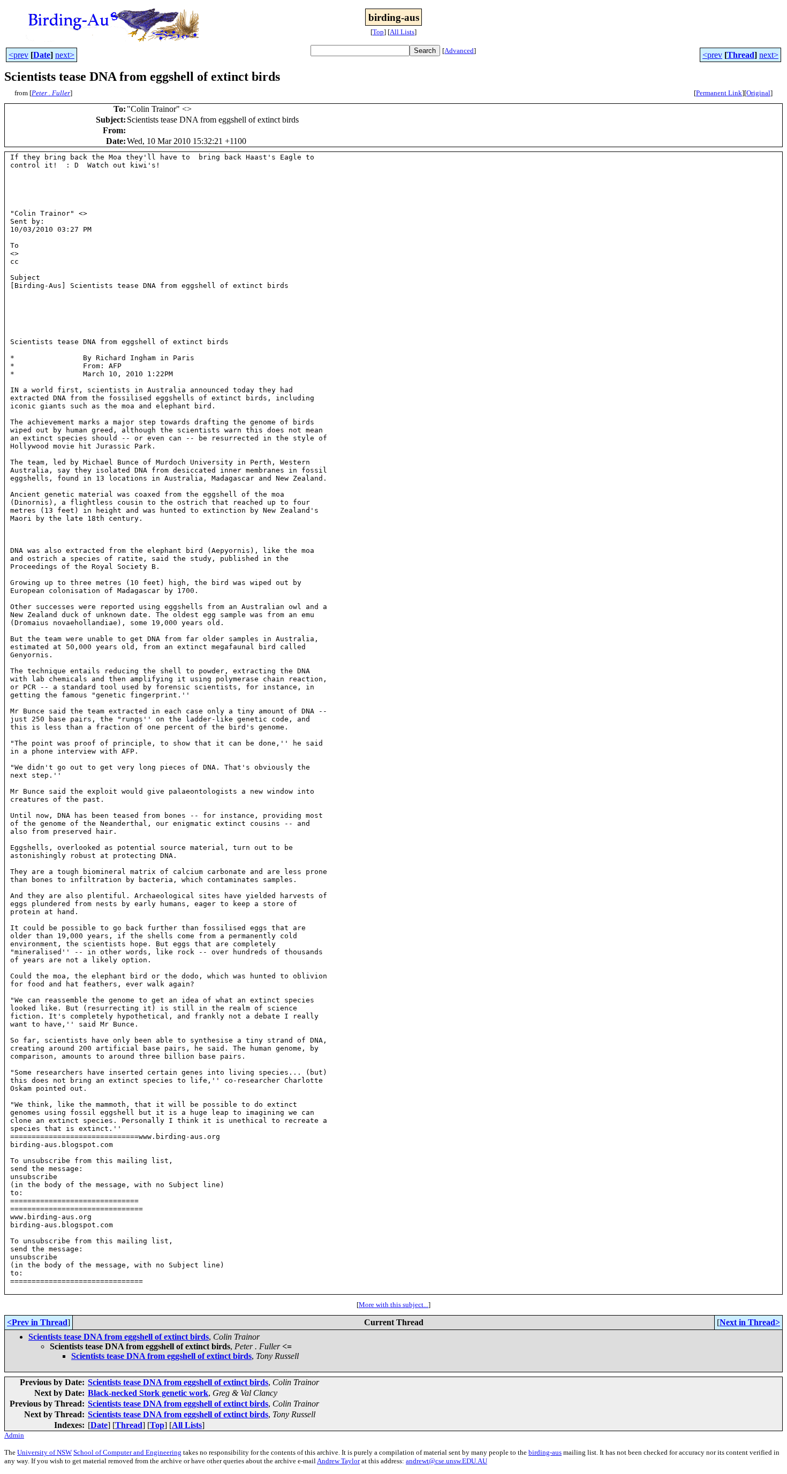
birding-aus (545, 1452)
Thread (740, 54)
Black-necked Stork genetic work (148, 1392)
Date (41, 54)
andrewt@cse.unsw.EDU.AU (446, 1461)
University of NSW (44, 1452)
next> (64, 54)
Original (758, 93)
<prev (18, 54)
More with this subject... (393, 1305)
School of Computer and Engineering (127, 1452)
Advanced (459, 51)
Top (378, 32)
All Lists (402, 32)
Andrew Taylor (338, 1461)
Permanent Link (719, 93)
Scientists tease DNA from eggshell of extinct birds (118, 1336)
